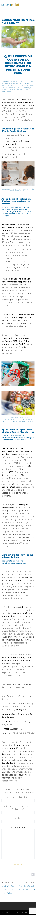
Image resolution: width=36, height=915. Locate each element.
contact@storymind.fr (12, 675)
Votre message (18, 827)
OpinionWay (8, 666)
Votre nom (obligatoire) (18, 797)
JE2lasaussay (16, 729)
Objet (18, 818)
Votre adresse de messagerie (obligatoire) (18, 807)
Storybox (21, 709)
